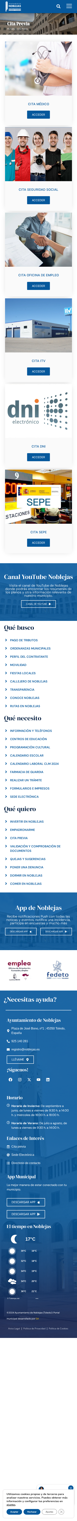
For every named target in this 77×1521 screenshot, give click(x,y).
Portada (11, 29)
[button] (58, 6)
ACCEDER (38, 114)
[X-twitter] (29, 1079)
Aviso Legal (14, 1328)
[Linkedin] (48, 1079)
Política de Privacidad (34, 1328)
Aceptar (14, 1511)
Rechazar (32, 1511)
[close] (70, 1488)
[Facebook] (10, 1079)
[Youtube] (38, 1079)
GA (37, 1318)
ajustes (11, 1504)
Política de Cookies (58, 1328)
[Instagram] (20, 1079)
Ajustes (49, 1511)
